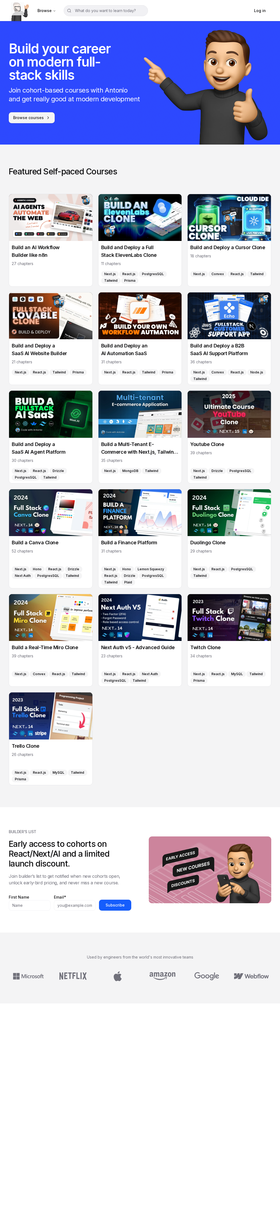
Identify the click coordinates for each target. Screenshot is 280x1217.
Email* (60, 897)
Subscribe (115, 905)
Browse (44, 10)
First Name (19, 897)
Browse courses (28, 117)
